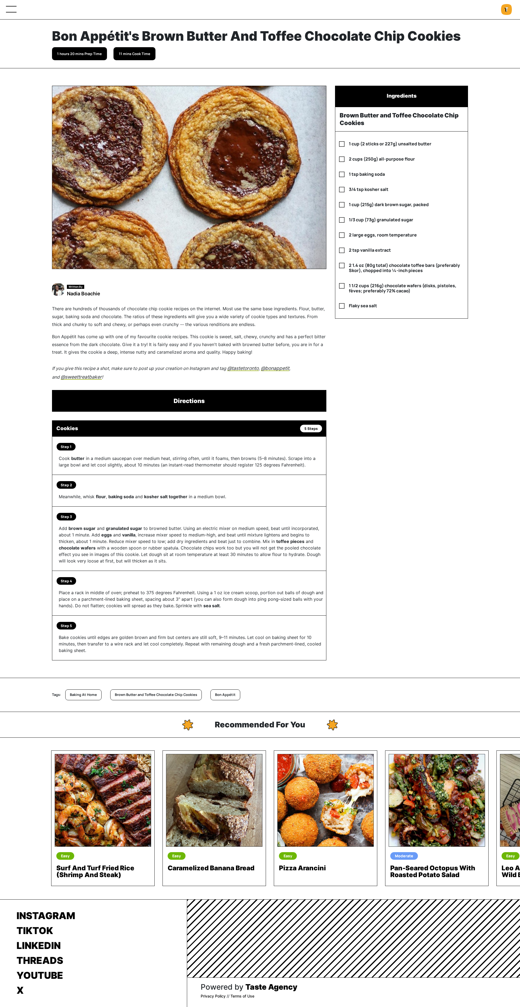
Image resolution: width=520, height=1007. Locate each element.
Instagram (46, 915)
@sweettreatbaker (81, 377)
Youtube (40, 975)
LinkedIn (39, 945)
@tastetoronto (243, 368)
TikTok (35, 930)
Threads (40, 960)
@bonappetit (275, 368)
